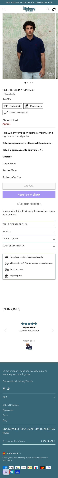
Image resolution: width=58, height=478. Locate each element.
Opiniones (8, 410)
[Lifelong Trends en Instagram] (4, 389)
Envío (25, 211)
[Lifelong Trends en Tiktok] (8, 389)
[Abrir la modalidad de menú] (4, 9)
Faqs (5, 415)
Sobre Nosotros (11, 404)
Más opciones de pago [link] (29, 203)
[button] (6, 330)
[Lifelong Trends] (29, 9)
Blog (5, 420)
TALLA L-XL (9, 93)
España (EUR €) (12, 453)
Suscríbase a (48, 441)
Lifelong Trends (24, 457)
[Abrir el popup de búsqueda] (48, 9)
